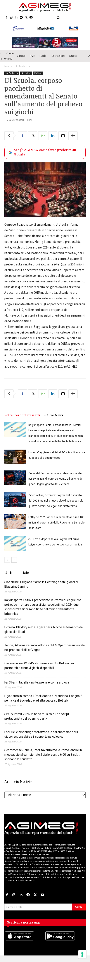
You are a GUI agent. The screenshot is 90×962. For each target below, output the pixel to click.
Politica (38, 73)
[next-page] (14, 560)
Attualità (26, 73)
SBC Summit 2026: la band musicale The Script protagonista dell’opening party (36, 716)
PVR (32, 56)
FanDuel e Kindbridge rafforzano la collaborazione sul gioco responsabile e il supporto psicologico (41, 734)
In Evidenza (23, 66)
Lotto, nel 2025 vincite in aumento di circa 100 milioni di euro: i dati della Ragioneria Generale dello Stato (56, 523)
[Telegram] (21, 18)
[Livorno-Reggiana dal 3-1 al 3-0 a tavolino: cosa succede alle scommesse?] (15, 457)
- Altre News (53, 415)
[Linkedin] (16, 18)
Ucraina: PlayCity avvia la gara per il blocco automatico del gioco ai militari (43, 629)
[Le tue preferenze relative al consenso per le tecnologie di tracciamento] (82, 954)
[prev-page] (7, 560)
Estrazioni (58, 56)
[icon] (24, 940)
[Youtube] (31, 18)
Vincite (21, 56)
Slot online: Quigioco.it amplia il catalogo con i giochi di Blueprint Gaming (41, 584)
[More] (73, 135)
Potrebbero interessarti (22, 415)
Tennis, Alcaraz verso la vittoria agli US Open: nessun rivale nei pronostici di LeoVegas (44, 648)
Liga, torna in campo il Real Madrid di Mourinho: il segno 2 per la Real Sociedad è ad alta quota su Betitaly (43, 698)
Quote (73, 56)
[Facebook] (6, 18)
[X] (26, 18)
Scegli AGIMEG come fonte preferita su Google (45, 152)
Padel (43, 56)
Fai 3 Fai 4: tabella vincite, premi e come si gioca (36, 682)
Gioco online (9, 55)
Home (8, 66)
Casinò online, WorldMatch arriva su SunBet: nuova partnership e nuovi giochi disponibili (39, 666)
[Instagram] (11, 18)
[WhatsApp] (42, 135)
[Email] (62, 135)
